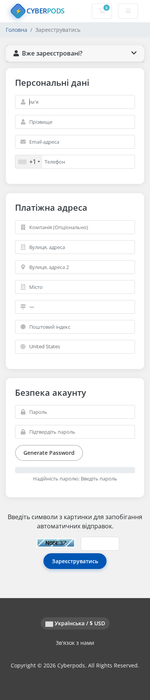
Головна (16, 29)
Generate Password (49, 452)
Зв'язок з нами (75, 642)
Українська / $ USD (79, 623)
